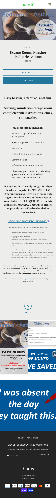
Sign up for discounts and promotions (28, 445)
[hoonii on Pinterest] (32, 469)
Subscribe (42, 454)
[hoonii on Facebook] (23, 469)
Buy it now (28, 80)
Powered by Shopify (28, 478)
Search (21, 438)
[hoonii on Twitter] (28, 469)
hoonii (33, 475)
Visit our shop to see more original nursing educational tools (25, 279)
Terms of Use (32, 438)
